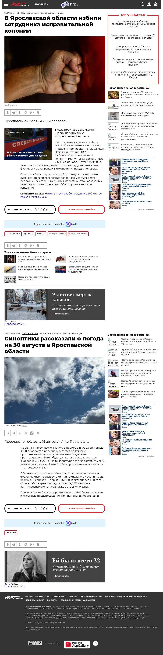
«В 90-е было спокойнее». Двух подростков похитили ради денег (138, 103)
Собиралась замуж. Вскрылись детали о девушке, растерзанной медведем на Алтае (137, 147)
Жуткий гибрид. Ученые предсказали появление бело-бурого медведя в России (139, 352)
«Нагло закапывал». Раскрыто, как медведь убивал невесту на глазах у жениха (139, 362)
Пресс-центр (59, 597)
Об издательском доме (37, 597)
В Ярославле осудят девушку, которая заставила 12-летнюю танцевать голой (83, 269)
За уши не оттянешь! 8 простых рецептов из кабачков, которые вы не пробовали (139, 94)
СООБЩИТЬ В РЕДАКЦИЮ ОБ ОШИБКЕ (78, 600)
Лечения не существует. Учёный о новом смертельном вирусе (138, 114)
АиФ (24, 425)
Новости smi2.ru (15, 324)
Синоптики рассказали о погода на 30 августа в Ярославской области (133, 36)
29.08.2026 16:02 (12, 333)
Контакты (52, 600)
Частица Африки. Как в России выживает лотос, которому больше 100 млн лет (138, 341)
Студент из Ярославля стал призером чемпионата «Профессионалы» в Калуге (133, 75)
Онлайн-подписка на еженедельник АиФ (126, 597)
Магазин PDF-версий (91, 597)
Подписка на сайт (34, 600)
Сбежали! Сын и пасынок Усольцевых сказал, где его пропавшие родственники (140, 136)
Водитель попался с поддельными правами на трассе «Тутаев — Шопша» (133, 62)
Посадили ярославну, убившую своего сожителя (34, 278)
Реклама (73, 597)
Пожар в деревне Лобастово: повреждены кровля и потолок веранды (133, 49)
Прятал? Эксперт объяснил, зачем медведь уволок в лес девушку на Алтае (138, 383)
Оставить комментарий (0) (81, 209)
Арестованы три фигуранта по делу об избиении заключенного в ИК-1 (34, 259)
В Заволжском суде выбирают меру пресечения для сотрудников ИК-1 (83, 259)
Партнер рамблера (52, 643)
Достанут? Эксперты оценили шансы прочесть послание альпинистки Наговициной (139, 126)
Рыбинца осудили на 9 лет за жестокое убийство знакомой (33, 268)
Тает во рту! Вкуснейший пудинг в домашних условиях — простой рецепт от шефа (138, 394)
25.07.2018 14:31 (11, 13)
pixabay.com (10, 105)
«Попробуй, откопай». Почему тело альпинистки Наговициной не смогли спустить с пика (138, 373)
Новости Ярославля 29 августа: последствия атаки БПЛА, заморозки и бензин (133, 24)
